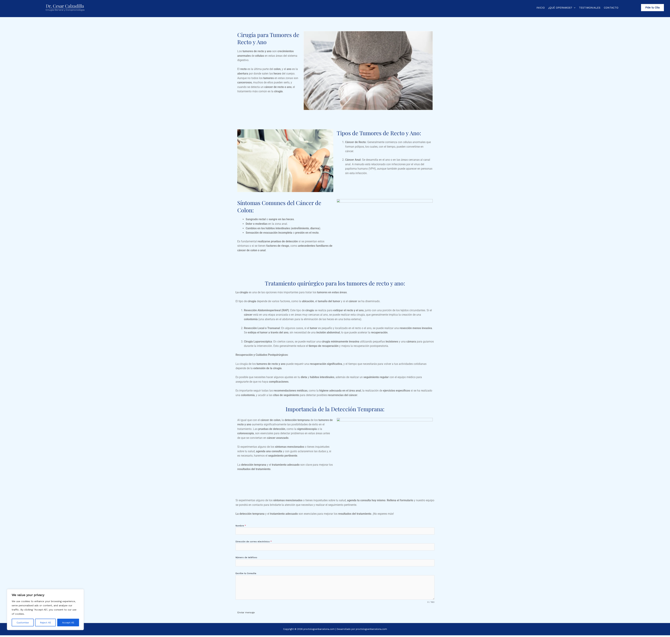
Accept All (68, 622)
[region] (45, 609)
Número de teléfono (246, 557)
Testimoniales (589, 7)
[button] (573, 7)
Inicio (540, 7)
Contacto (611, 7)
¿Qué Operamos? (560, 7)
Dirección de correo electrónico (254, 541)
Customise (23, 622)
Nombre (241, 525)
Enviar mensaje (246, 612)
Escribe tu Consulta (246, 573)
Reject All (45, 622)
